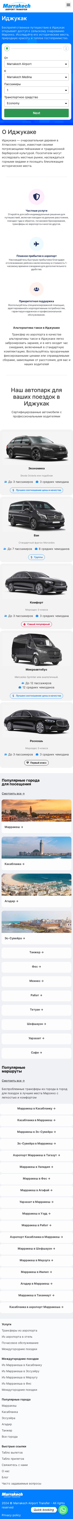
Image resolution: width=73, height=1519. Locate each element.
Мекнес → (36, 981)
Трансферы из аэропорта (19, 1330)
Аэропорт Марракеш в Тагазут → (36, 1155)
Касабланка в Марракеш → (36, 1120)
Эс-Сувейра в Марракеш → (36, 1143)
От (6, 58)
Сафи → (36, 1052)
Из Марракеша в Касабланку (22, 1365)
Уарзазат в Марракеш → (36, 1202)
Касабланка (10, 1412)
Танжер (7, 1430)
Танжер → (36, 952)
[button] (68, 5)
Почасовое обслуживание (20, 1343)
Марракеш (9, 1405)
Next (36, 113)
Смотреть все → (13, 793)
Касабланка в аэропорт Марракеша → (36, 1307)
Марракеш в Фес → (36, 1178)
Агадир (7, 1424)
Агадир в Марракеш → (37, 1283)
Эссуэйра (8, 1418)
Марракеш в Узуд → (36, 1213)
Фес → (36, 966)
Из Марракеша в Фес (16, 1383)
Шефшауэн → (36, 1024)
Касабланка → (15, 864)
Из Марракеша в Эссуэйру (20, 1371)
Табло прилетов (13, 1458)
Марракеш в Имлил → (36, 1272)
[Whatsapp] (63, 1510)
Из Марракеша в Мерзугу (20, 1377)
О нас (6, 1471)
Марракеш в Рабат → (37, 1225)
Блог (5, 1477)
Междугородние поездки (19, 1349)
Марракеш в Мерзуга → (36, 1260)
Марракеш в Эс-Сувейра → (36, 1132)
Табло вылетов (12, 1452)
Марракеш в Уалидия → (36, 1167)
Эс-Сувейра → (15, 938)
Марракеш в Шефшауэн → (36, 1248)
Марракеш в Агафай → (36, 1190)
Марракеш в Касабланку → (36, 1108)
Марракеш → (14, 827)
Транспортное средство (21, 97)
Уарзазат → (36, 1038)
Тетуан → (36, 1009)
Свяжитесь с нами (15, 1465)
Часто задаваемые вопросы (21, 1483)
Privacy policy (11, 1515)
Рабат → (36, 995)
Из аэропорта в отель (17, 1336)
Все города (10, 1436)
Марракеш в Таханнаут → (36, 1295)
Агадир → (11, 901)
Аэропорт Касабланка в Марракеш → (36, 1237)
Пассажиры (12, 84)
